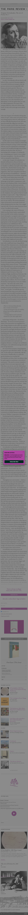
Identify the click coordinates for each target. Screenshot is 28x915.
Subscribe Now (14, 461)
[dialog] (14, 457)
